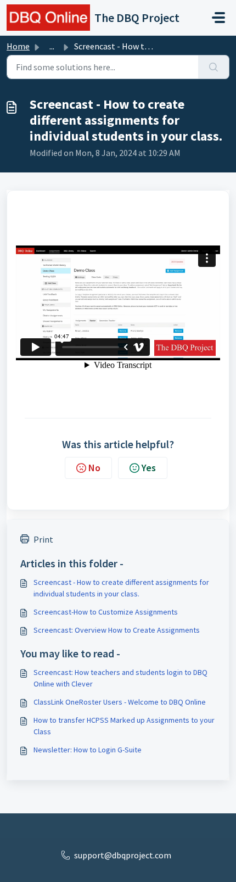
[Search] (213, 67)
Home (18, 46)
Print (43, 539)
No (94, 467)
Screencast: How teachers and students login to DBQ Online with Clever (120, 678)
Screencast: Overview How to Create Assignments (116, 630)
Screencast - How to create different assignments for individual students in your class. (121, 588)
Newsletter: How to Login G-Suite (87, 750)
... (51, 46)
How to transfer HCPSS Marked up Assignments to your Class (124, 725)
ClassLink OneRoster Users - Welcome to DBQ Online (119, 702)
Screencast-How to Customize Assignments (105, 612)
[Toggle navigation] (218, 17)
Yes (149, 467)
